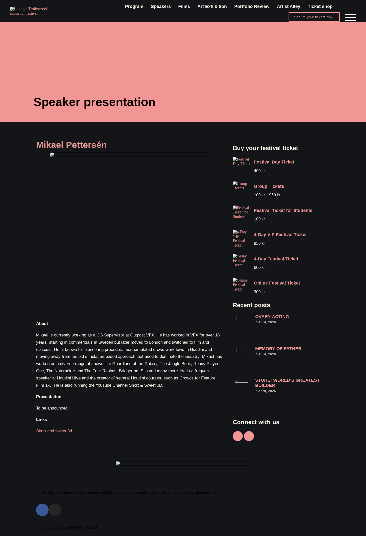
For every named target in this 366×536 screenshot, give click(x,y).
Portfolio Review (251, 6)
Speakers (161, 6)
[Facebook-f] (238, 436)
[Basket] (346, 6)
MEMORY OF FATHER (278, 348)
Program (134, 6)
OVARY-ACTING (272, 316)
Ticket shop (320, 6)
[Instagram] (249, 436)
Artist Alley (288, 6)
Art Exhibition (212, 6)
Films (184, 6)
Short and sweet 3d (54, 431)
